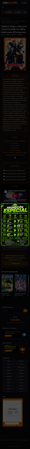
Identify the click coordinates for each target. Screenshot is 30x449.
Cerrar (28, 204)
